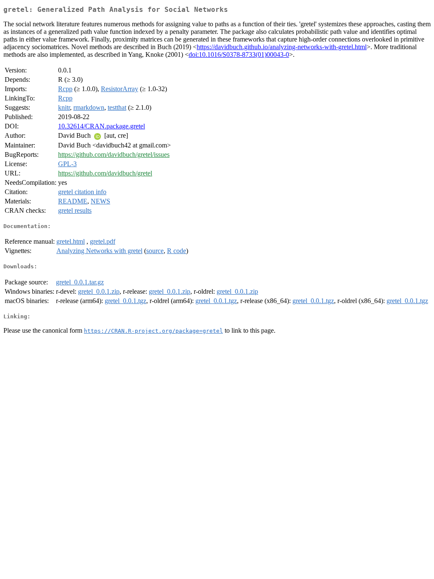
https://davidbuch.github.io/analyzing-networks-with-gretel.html (282, 46)
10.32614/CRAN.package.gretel (101, 126)
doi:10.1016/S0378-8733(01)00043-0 (239, 54)
